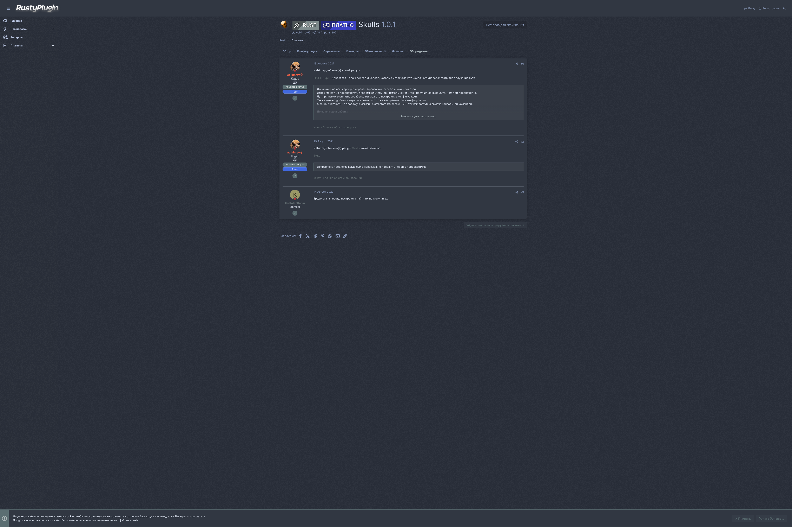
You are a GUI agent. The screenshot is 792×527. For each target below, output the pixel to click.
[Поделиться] (517, 64)
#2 (522, 141)
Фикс (317, 155)
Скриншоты (331, 51)
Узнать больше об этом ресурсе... (336, 127)
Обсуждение (419, 51)
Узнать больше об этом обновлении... (339, 177)
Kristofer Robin (295, 203)
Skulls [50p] (321, 78)
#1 (522, 63)
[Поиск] (784, 8)
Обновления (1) (375, 51)
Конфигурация (307, 51)
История (398, 51)
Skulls (356, 148)
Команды (352, 51)
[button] (8, 8)
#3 (522, 192)
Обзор (287, 51)
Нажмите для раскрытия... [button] (419, 116)
